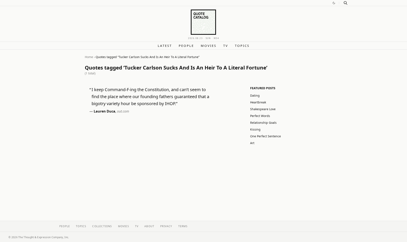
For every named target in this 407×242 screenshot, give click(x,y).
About (149, 226)
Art (252, 143)
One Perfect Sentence (265, 136)
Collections (102, 226)
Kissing (255, 129)
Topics (242, 45)
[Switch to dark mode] (333, 3)
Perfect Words (260, 116)
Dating (255, 95)
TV (225, 45)
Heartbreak (258, 102)
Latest (165, 45)
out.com (123, 111)
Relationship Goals (263, 123)
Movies (208, 45)
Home (89, 57)
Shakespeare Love (263, 109)
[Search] (345, 3)
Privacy (166, 226)
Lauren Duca (104, 111)
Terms (183, 226)
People (186, 45)
